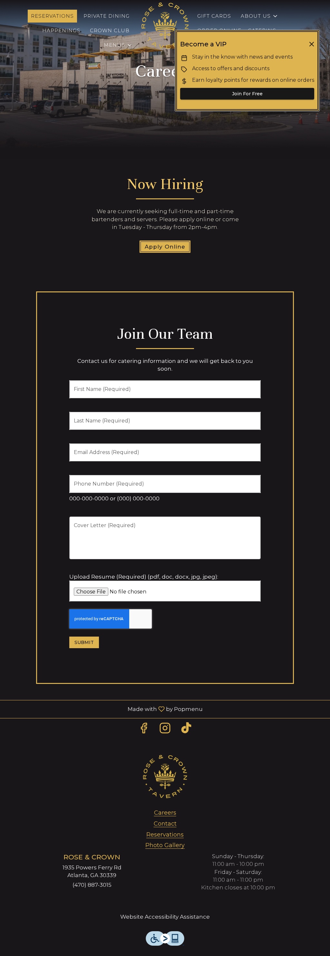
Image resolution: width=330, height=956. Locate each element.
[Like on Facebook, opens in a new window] (144, 730)
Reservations (52, 16)
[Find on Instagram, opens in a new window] (165, 730)
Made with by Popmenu (104, 709)
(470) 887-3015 (92, 885)
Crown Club (110, 30)
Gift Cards (214, 16)
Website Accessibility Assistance (165, 916)
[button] (118, 45)
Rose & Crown (165, 776)
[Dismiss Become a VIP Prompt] (311, 44)
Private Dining (106, 16)
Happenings (61, 30)
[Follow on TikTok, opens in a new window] (186, 730)
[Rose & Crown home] (165, 26)
